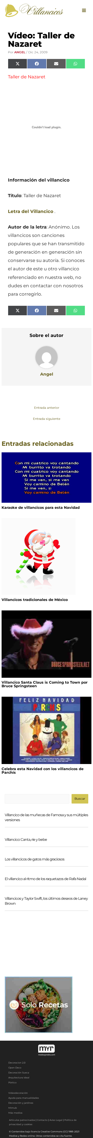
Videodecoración (18, 1092)
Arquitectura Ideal (18, 1077)
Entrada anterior (46, 407)
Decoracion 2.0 (17, 1062)
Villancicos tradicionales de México (35, 600)
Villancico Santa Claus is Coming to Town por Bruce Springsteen (45, 684)
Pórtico (12, 1082)
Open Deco (14, 1067)
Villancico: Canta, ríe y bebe (26, 839)
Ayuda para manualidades (23, 1097)
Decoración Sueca (18, 1072)
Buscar (79, 798)
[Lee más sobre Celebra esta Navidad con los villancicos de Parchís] (46, 730)
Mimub (12, 1107)
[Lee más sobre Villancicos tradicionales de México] (39, 556)
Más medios (15, 1112)
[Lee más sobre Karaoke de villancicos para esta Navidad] (46, 477)
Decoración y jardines (20, 1102)
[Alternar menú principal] (84, 10)
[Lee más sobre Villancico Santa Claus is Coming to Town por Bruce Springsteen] (46, 643)
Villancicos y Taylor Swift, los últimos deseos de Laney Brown (46, 901)
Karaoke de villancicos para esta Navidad (41, 507)
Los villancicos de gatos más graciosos (34, 859)
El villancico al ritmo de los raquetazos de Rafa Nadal (45, 879)
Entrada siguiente (46, 419)
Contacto (42, 1120)
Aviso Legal (55, 1120)
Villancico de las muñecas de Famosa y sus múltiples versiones (46, 817)
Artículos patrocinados (22, 1120)
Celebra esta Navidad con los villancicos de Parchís (43, 771)
